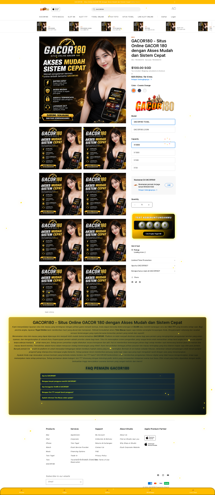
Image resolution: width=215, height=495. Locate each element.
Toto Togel (50, 455)
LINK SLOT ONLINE (145, 17)
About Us (123, 435)
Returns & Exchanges (103, 443)
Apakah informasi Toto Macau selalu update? (57, 398)
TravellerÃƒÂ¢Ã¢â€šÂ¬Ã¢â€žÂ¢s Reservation (84, 461)
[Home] (44, 9)
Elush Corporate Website (130, 447)
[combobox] (116, 9)
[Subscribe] (80, 482)
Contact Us (99, 447)
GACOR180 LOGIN (141, 130)
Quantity (135, 199)
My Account (100, 435)
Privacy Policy (100, 455)
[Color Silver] (145, 90)
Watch (48, 447)
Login (65, 492)
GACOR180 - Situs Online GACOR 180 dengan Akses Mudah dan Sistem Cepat (107, 2)
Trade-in (74, 455)
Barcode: (148, 60)
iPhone (48, 443)
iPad (47, 439)
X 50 (136, 168)
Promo (21, 492)
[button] (43, 17)
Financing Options (78, 451)
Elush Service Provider (79, 447)
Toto (47, 460)
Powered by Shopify (162, 487)
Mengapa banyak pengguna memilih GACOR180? (59, 381)
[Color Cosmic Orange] (133, 90)
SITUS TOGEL (128, 17)
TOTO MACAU (58, 17)
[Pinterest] (140, 282)
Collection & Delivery (103, 439)
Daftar (107, 492)
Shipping (145, 71)
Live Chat (193, 492)
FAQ (97, 451)
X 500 (136, 160)
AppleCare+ (75, 435)
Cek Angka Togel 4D (153, 234)
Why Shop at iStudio (128, 443)
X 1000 (136, 152)
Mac (47, 435)
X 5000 (137, 145)
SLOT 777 (83, 17)
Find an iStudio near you (129, 439)
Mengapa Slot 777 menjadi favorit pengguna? (57, 392)
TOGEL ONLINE (97, 17)
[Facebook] (132, 282)
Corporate (74, 439)
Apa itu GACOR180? (49, 376)
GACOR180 (43, 17)
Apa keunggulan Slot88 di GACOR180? (55, 387)
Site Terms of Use (102, 460)
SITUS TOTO (113, 17)
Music (48, 451)
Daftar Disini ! (135, 2)
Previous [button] (40, 2)
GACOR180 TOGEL (141, 122)
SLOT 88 (71, 17)
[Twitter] (136, 282)
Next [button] (175, 2)
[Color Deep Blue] (139, 90)
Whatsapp (150, 492)
